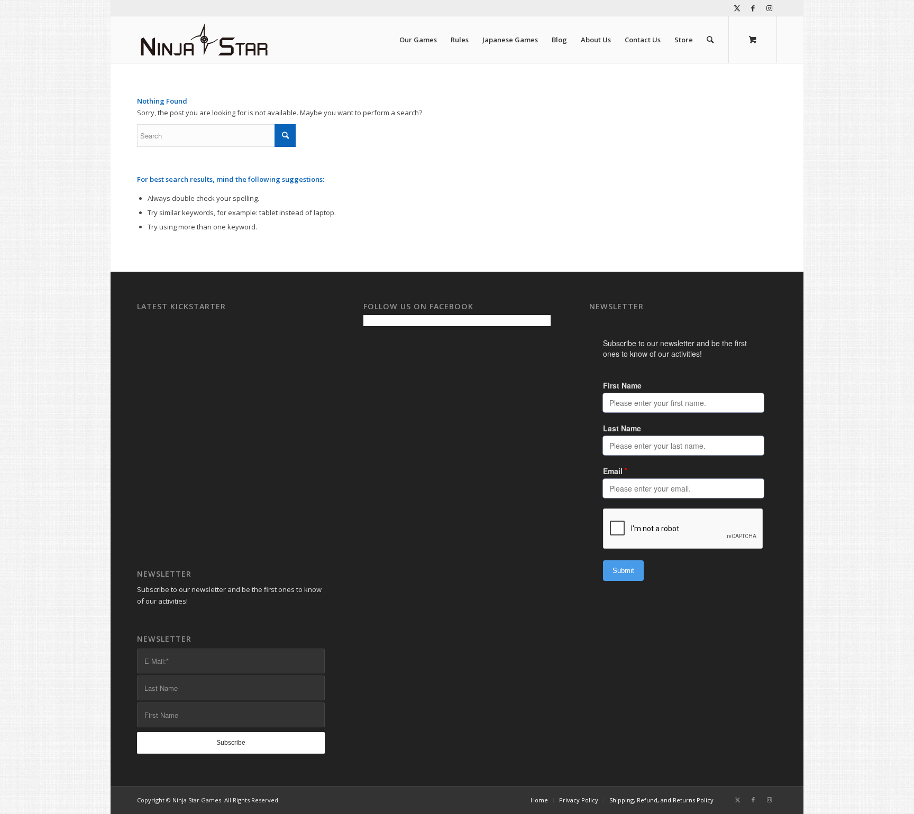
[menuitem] (418, 39)
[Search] (710, 39)
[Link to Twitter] (737, 8)
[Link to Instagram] (769, 8)
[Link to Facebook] (753, 8)
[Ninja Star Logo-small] (204, 39)
